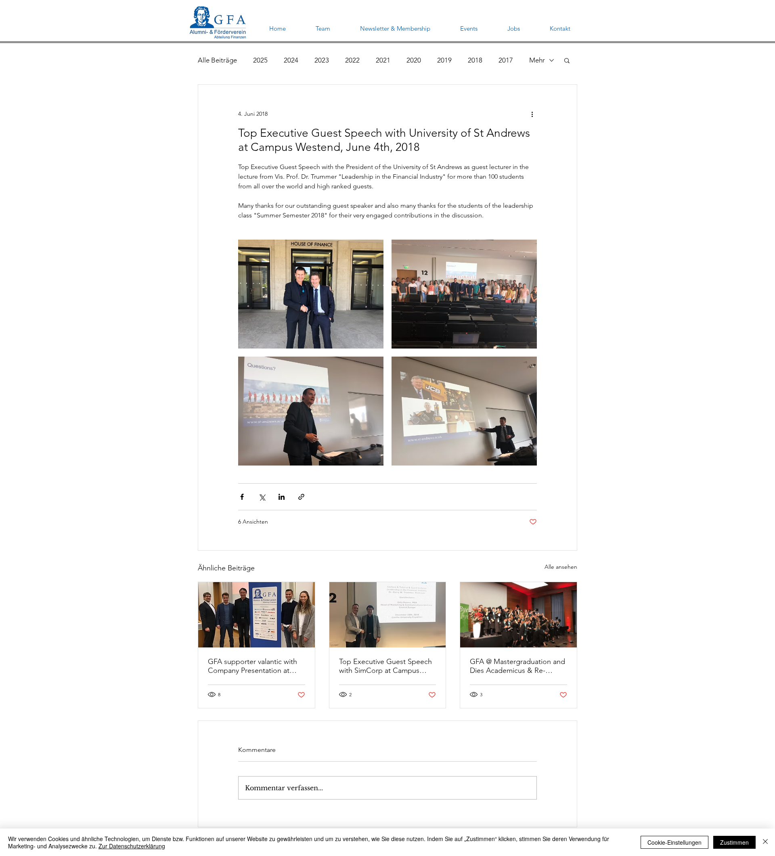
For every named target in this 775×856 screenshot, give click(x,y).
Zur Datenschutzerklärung (131, 846)
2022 (352, 60)
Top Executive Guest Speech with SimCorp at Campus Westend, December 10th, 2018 (385, 666)
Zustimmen (734, 842)
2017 (506, 60)
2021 (383, 60)
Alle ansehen (561, 566)
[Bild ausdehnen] (310, 294)
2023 (321, 60)
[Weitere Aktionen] (532, 114)
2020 (413, 60)
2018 (475, 60)
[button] (567, 60)
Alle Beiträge (217, 60)
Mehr (537, 60)
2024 (291, 60)
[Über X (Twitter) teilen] (262, 497)
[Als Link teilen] (301, 497)
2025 (260, 60)
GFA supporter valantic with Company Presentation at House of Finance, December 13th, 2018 (255, 666)
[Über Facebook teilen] (242, 497)
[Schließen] (765, 842)
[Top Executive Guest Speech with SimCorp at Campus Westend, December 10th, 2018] (387, 614)
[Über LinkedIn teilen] (281, 497)
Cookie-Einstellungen (674, 842)
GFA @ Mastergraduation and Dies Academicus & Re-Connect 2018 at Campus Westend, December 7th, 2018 (517, 666)
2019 (444, 60)
